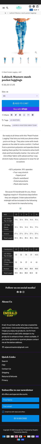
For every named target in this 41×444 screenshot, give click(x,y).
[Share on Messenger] (32, 115)
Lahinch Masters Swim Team (24, 125)
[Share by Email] (28, 115)
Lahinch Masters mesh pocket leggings (22, 13)
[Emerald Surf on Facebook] (18, 292)
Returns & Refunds (9, 376)
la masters (15, 120)
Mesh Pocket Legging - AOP (11, 72)
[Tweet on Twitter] (15, 115)
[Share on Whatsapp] (24, 115)
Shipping (5, 372)
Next (37, 37)
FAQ (3, 365)
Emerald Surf (19, 430)
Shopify (34, 430)
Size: (5, 91)
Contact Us (6, 369)
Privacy (5, 380)
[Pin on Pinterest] (20, 115)
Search (5, 361)
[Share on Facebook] (11, 115)
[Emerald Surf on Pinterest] (21, 292)
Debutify (24, 432)
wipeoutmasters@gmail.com (15, 347)
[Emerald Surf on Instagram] (23, 292)
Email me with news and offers (15, 412)
